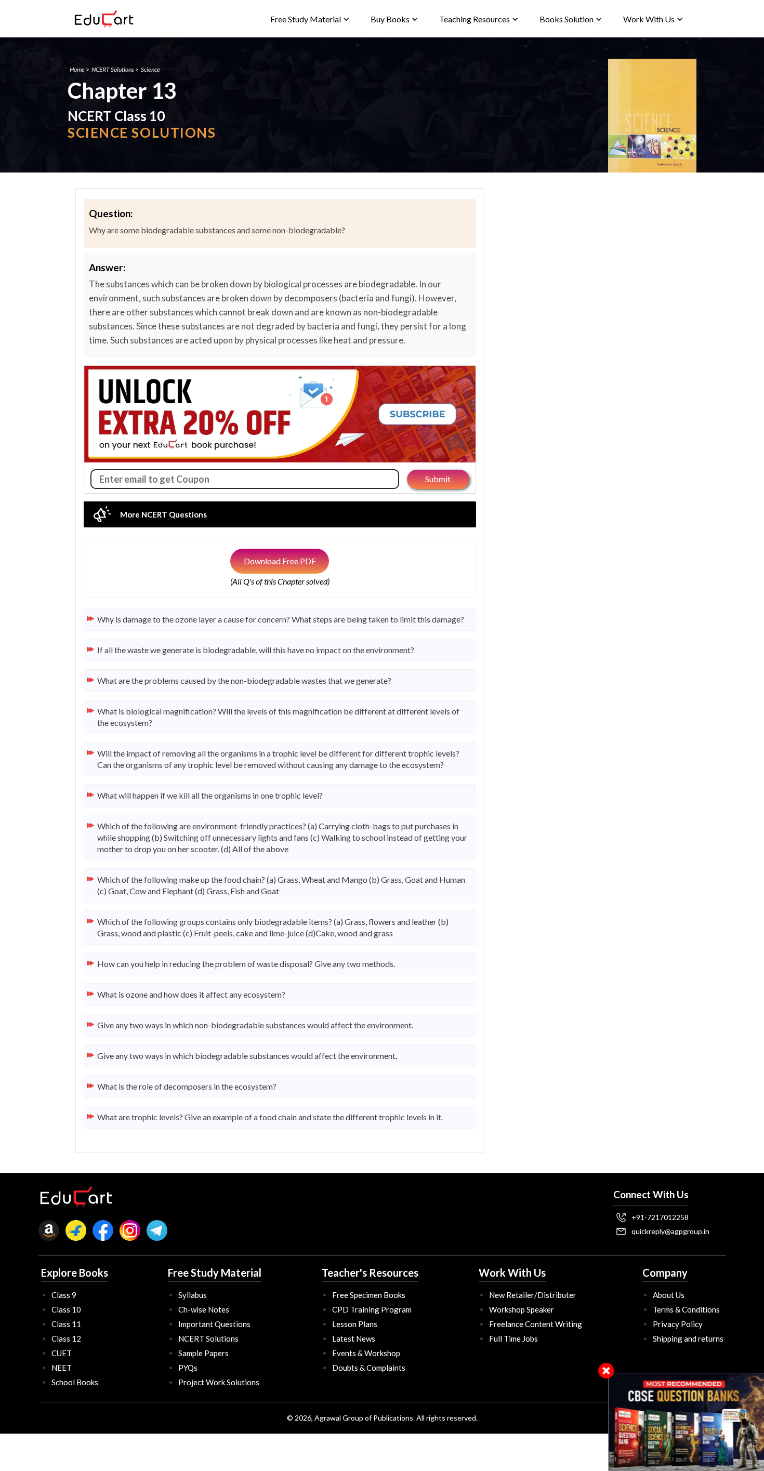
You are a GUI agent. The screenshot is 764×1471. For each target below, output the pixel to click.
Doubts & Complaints (368, 1367)
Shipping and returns (688, 1338)
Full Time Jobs (513, 1338)
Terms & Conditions (686, 1309)
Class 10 (66, 1309)
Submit (438, 479)
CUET (61, 1353)
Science (150, 69)
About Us (668, 1295)
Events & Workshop (366, 1353)
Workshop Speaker (521, 1309)
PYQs (187, 1367)
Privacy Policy (678, 1324)
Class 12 (66, 1338)
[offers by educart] (686, 1421)
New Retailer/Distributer (532, 1295)
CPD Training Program (372, 1309)
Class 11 (66, 1324)
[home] (104, 18)
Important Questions (214, 1324)
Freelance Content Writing (535, 1324)
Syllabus (192, 1295)
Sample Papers (203, 1353)
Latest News (353, 1338)
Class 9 (63, 1295)
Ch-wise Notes (203, 1309)
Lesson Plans (354, 1324)
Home (77, 69)
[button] (310, 19)
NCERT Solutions (112, 69)
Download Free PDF (280, 561)
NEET (61, 1367)
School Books (74, 1382)
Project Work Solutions (218, 1382)
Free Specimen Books (368, 1295)
